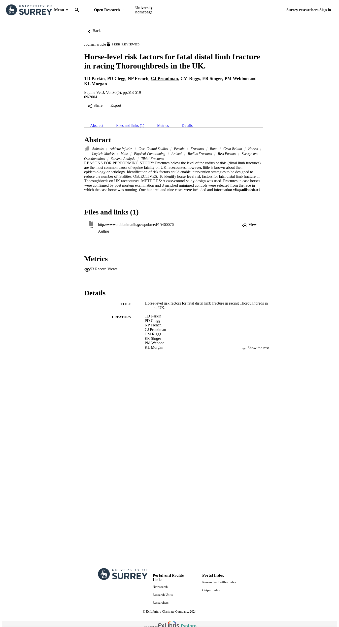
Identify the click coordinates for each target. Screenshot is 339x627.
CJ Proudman (164, 78)
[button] (249, 224)
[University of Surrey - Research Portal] (29, 10)
